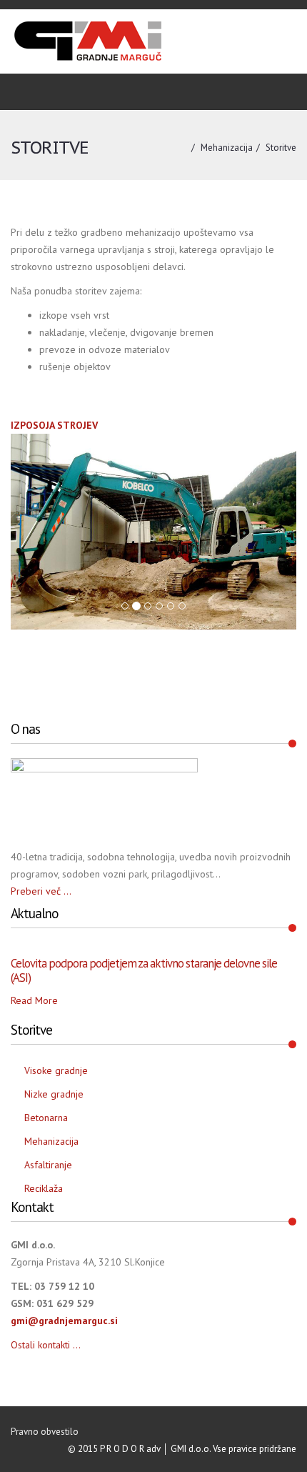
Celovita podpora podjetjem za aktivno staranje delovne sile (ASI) (144, 970)
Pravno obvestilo (45, 1432)
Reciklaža (43, 1188)
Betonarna (46, 1117)
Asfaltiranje (48, 1164)
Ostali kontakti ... (46, 1344)
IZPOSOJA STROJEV (54, 425)
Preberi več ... (41, 891)
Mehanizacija (227, 147)
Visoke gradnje (56, 1070)
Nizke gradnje (54, 1094)
